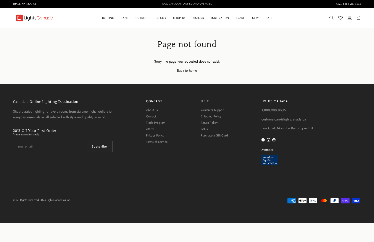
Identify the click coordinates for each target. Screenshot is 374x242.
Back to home (187, 70)
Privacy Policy (155, 135)
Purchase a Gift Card (214, 135)
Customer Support (212, 110)
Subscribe (99, 146)
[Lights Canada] (34, 17)
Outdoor (142, 18)
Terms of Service (157, 142)
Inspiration (220, 18)
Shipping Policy (211, 116)
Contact (151, 116)
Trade (240, 18)
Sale (269, 18)
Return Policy (209, 122)
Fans (125, 18)
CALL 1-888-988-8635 (348, 4)
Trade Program (155, 122)
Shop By (179, 18)
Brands (198, 18)
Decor (161, 18)
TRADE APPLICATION (25, 4)
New (255, 18)
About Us (152, 110)
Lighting (107, 18)
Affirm (150, 129)
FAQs (204, 129)
